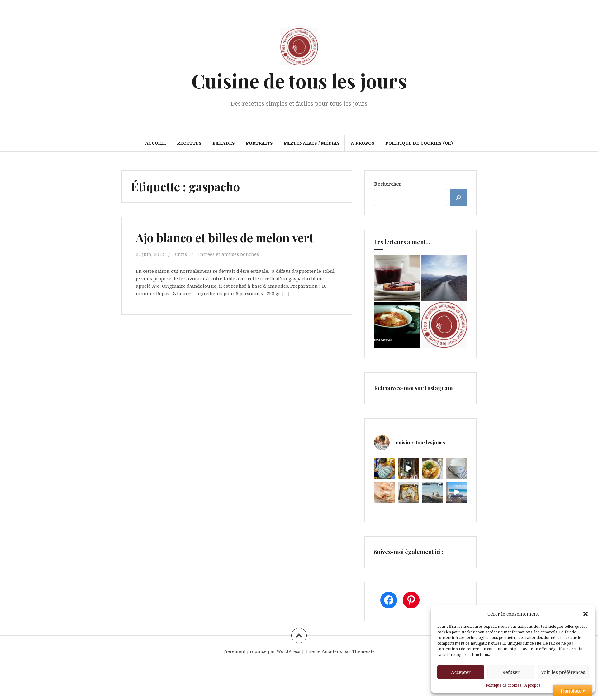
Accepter (461, 672)
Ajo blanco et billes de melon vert (224, 237)
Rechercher (387, 184)
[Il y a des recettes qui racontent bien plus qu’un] (432, 468)
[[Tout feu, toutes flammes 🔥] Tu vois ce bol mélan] (456, 468)
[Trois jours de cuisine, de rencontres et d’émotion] (384, 468)
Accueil (155, 143)
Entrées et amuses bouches (228, 254)
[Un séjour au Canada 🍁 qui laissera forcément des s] (408, 468)
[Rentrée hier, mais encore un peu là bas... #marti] (456, 492)
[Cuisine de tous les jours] (299, 48)
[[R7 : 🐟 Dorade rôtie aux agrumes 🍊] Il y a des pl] (408, 492)
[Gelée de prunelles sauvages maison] (397, 278)
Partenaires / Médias (312, 143)
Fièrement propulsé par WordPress (261, 651)
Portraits (259, 143)
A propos (532, 685)
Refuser (511, 672)
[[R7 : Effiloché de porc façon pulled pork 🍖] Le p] (384, 492)
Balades (223, 143)
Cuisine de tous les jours (299, 80)
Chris (181, 254)
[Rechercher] (458, 197)
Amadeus (332, 651)
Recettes (189, 143)
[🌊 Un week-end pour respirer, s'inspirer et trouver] (432, 492)
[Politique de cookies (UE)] (444, 325)
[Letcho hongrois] (397, 325)
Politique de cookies (503, 685)
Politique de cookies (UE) (419, 143)
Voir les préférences (563, 672)
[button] (585, 614)
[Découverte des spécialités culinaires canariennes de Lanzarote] (444, 278)
